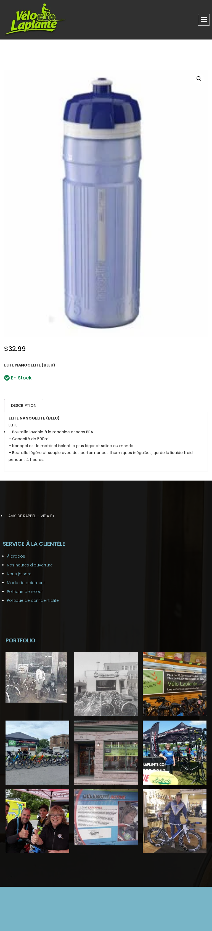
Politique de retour (25, 591)
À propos (16, 556)
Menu (204, 20)
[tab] (23, 405)
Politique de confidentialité (33, 600)
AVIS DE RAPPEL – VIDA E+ (31, 516)
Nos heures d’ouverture (30, 565)
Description (23, 405)
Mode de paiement (26, 582)
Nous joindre (19, 574)
